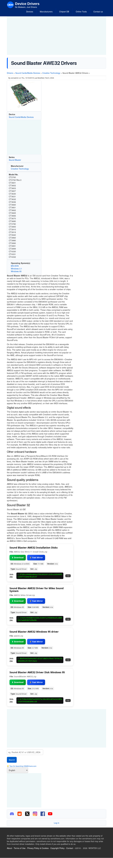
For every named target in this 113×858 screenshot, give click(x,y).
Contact (69, 848)
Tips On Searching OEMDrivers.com (22, 766)
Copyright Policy (57, 848)
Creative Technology (51, 73)
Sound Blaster (15, 160)
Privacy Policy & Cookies (38, 848)
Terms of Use (19, 848)
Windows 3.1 (16, 268)
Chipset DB (64, 11)
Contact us (98, 11)
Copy (68, 575)
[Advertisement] (56, 35)
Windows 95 (16, 271)
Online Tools (81, 11)
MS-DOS (15, 265)
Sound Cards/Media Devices (27, 73)
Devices (29, 11)
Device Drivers (27, 4)
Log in (56, 822)
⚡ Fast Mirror (36, 557)
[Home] (10, 4)
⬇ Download (18, 557)
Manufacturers (46, 11)
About (9, 848)
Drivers (10, 73)
